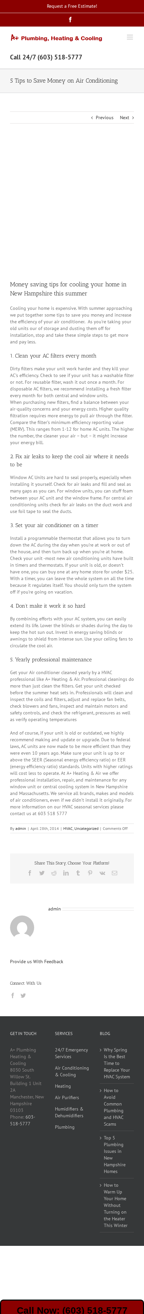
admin (20, 828)
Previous (105, 117)
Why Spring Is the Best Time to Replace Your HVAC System (117, 1063)
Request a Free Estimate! (72, 6)
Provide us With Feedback (36, 961)
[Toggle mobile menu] (130, 37)
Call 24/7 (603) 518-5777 (46, 57)
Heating (63, 1086)
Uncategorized (86, 828)
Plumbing (65, 1127)
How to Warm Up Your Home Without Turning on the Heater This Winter (116, 1205)
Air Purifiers (67, 1097)
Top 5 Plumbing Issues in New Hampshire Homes (115, 1154)
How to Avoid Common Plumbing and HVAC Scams (114, 1107)
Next (124, 117)
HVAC (68, 828)
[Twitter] (23, 995)
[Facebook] (12, 995)
